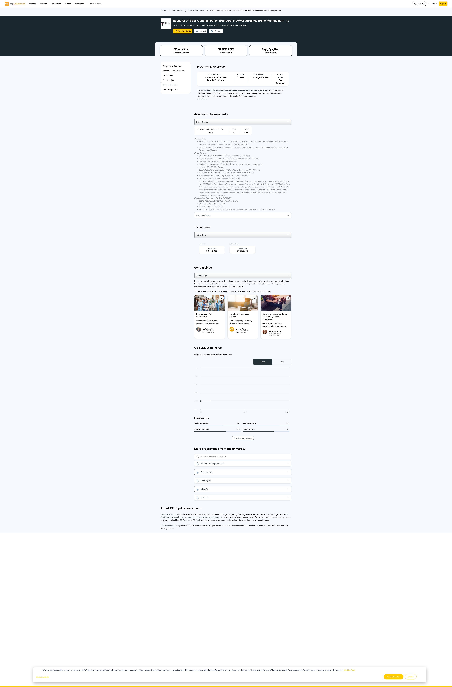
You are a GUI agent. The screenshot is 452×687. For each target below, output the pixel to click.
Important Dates (203, 215)
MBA (204, 489)
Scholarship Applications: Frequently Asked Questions (274, 317)
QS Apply (197, 520)
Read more (201, 99)
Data (282, 362)
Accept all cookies (393, 677)
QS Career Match (168, 526)
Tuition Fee (201, 235)
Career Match (56, 3)
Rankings (32, 3)
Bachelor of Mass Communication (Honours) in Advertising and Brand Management (229, 20)
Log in (434, 3)
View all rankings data (242, 438)
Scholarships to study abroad (239, 315)
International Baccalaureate (211, 129)
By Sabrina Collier (209, 329)
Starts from (212, 248)
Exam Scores (202, 122)
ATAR (246, 129)
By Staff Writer (241, 329)
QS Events (184, 520)
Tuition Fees (168, 75)
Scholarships (79, 3)
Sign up (443, 4)
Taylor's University (196, 11)
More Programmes (171, 89)
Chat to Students (95, 3)
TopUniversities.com (169, 514)
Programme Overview (172, 66)
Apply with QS (419, 4)
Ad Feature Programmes (212, 464)
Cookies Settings (42, 677)
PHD (204, 497)
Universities (177, 11)
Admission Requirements (173, 71)
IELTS (234, 129)
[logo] (15, 3)
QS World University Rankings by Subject (204, 517)
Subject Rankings (170, 85)
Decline (411, 677)
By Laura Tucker (275, 331)
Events (68, 3)
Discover (43, 3)
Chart (263, 362)
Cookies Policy (349, 670)
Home (163, 11)
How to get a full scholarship (204, 315)
